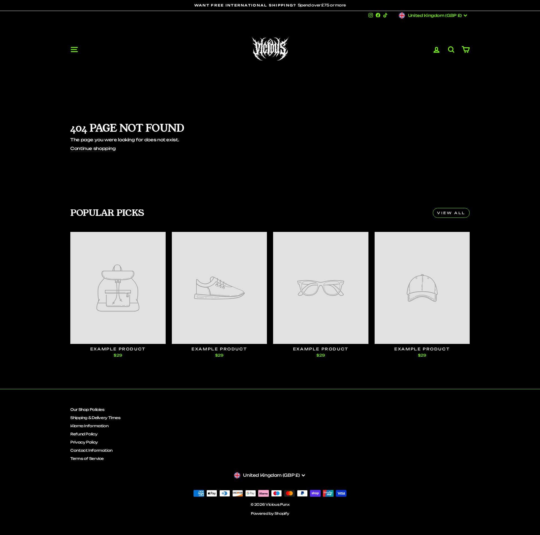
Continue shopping (93, 148)
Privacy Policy (84, 442)
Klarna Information (89, 426)
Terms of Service (87, 458)
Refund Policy (83, 434)
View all (451, 213)
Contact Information (91, 450)
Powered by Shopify (270, 513)
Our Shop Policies (87, 409)
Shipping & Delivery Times (95, 417)
